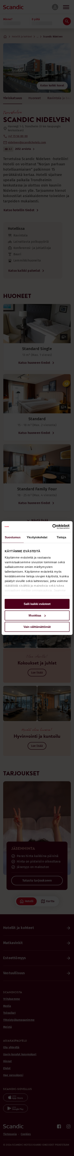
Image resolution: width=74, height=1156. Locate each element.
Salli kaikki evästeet (37, 604)
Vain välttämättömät (37, 626)
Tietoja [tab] (61, 537)
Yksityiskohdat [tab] (37, 537)
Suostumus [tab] (13, 537)
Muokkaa (35, 615)
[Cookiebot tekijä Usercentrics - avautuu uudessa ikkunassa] (52, 526)
